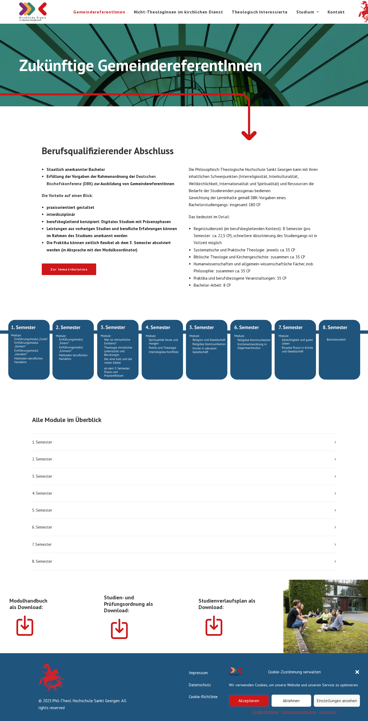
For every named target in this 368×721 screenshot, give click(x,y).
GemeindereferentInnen (99, 12)
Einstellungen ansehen (337, 700)
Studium (305, 12)
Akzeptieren (248, 700)
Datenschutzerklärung (299, 711)
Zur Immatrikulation (69, 269)
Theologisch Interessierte (260, 12)
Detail (223, 216)
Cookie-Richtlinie (265, 711)
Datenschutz (200, 684)
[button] (357, 672)
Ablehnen (291, 700)
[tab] (184, 442)
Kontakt (336, 12)
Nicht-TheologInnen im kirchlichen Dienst (178, 12)
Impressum (328, 711)
